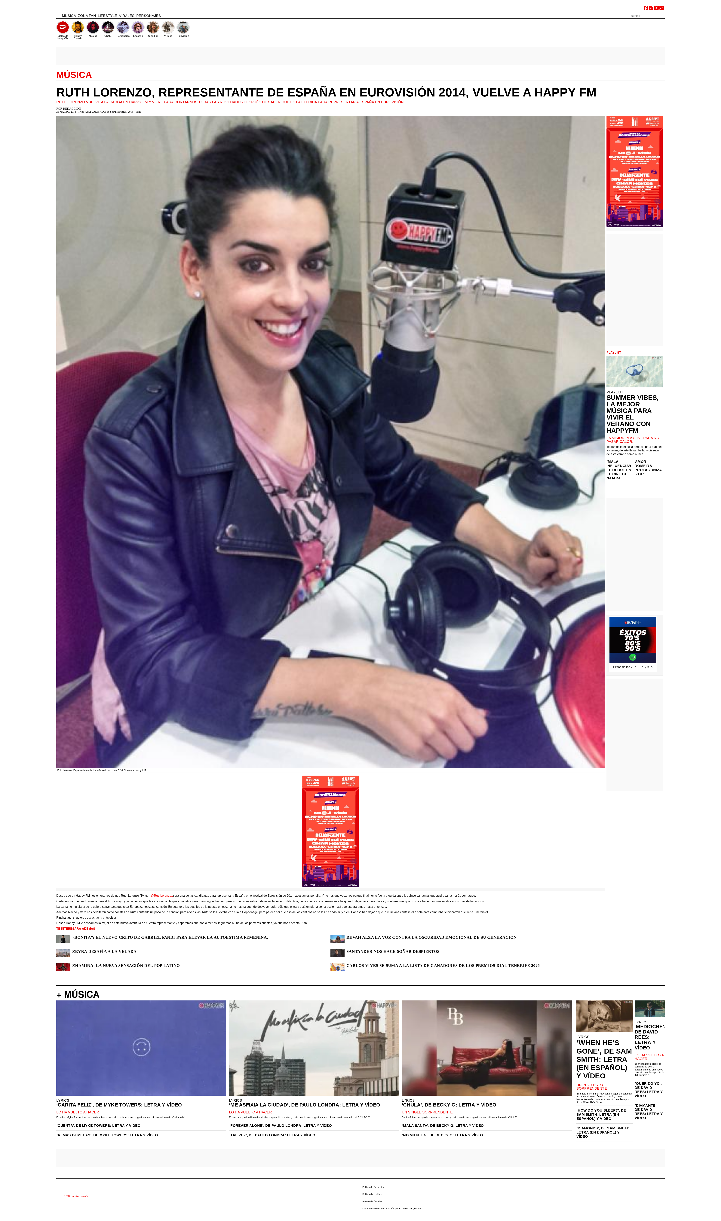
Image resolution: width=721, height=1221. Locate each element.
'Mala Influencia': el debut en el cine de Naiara (618, 470)
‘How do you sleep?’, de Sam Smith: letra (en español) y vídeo (601, 1114)
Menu (58, 16)
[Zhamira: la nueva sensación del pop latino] (63, 967)
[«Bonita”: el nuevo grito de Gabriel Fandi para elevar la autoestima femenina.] (63, 939)
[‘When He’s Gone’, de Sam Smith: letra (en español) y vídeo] (604, 1016)
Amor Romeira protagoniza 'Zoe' (648, 468)
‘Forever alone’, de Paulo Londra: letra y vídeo (280, 1126)
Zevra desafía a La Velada (104, 951)
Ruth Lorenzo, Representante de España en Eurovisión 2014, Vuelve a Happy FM (326, 92)
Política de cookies (372, 1194)
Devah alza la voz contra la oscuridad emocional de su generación (431, 937)
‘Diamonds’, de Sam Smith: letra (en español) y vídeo (602, 1132)
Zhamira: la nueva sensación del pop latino (126, 965)
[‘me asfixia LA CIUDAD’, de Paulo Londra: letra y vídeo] (314, 1048)
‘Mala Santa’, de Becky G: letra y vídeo (443, 1126)
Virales (126, 16)
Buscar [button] (662, 15)
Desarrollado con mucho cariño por (392, 1208)
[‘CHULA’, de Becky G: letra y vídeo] (487, 1048)
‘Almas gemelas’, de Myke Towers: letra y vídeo (107, 1135)
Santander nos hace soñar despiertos (393, 951)
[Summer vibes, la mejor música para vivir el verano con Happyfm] (634, 371)
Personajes (148, 16)
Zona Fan (87, 16)
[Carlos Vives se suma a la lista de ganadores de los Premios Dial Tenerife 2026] (337, 967)
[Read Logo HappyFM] (77, 8)
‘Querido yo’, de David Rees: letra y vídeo (649, 1090)
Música (69, 16)
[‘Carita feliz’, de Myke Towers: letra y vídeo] (141, 1048)
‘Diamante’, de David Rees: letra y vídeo (649, 1111)
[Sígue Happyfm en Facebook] (646, 9)
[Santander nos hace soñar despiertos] (337, 953)
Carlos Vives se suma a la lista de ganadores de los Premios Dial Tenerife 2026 (443, 965)
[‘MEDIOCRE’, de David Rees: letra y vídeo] (650, 1008)
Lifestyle (107, 16)
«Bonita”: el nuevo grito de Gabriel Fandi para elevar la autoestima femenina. (170, 937)
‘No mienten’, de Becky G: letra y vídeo (442, 1135)
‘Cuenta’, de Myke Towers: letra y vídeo (99, 1126)
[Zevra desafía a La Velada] (63, 953)
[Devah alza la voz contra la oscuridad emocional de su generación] (337, 939)
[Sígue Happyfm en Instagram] (651, 9)
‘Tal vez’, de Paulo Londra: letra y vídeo (272, 1135)
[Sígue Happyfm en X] (656, 9)
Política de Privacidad (373, 1187)
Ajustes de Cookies (372, 1201)
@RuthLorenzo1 (162, 895)
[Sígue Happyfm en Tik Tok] (661, 9)
